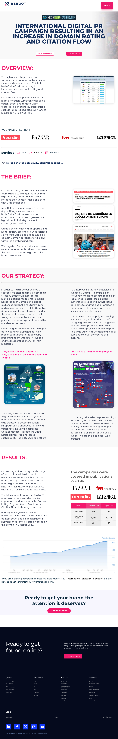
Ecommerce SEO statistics (94, 683)
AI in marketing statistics (93, 687)
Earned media (63, 684)
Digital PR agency (64, 692)
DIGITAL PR (38, 152)
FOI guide (90, 698)
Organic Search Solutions (38, 696)
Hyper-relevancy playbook (94, 696)
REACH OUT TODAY (59, 611)
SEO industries (63, 698)
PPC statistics (91, 690)
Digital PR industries (64, 693)
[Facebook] (17, 727)
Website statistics (92, 684)
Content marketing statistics (94, 689)
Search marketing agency (66, 681)
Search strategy (64, 683)
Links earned (36, 695)
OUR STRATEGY (45, 54)
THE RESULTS (74, 54)
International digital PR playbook (94, 695)
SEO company (63, 695)
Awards (35, 684)
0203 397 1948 (8, 690)
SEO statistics (91, 681)
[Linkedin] (8, 727)
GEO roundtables (64, 689)
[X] (25, 727)
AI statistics (91, 686)
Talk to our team (73, 656)
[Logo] (15, 4)
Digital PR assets (36, 692)
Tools (34, 689)
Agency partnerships (65, 700)
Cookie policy (57, 715)
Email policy (105, 715)
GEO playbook (91, 693)
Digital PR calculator (37, 693)
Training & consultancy (65, 687)
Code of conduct (9, 717)
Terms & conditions (9, 715)
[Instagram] (34, 727)
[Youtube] (42, 727)
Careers (35, 683)
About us (35, 681)
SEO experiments (37, 690)
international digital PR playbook (85, 578)
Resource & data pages (65, 686)
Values (56, 717)
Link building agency (65, 690)
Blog (34, 686)
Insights (35, 687)
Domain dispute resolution (107, 717)
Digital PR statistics (92, 692)
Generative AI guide (92, 700)
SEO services (63, 696)
